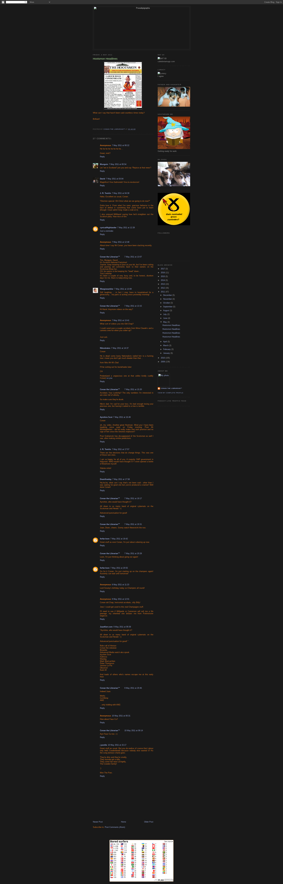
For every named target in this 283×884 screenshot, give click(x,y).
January (167, 353)
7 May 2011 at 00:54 (117, 164)
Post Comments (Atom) (115, 827)
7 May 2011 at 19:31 (133, 524)
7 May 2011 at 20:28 (133, 553)
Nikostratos (105, 348)
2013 (163, 284)
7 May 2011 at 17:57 (120, 449)
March (166, 345)
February (167, 349)
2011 (163, 292)
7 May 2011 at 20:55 (119, 568)
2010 (163, 358)
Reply (102, 156)
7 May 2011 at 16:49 (122, 417)
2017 (163, 269)
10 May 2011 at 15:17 (117, 745)
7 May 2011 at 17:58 (121, 479)
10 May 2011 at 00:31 (121, 716)
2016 (163, 272)
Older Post (148, 822)
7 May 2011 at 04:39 (120, 193)
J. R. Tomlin (105, 193)
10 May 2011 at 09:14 (133, 730)
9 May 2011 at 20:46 (133, 688)
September (168, 307)
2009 (163, 362)
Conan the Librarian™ (110, 257)
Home (123, 822)
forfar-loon (105, 539)
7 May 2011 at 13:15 (133, 306)
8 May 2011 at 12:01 (120, 599)
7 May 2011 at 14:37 (120, 348)
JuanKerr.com (106, 627)
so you (109, 378)
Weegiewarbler (106, 289)
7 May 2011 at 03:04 (114, 179)
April (165, 341)
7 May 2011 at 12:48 (120, 242)
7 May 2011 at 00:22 (120, 145)
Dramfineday (105, 479)
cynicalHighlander (108, 227)
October (167, 303)
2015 (163, 276)
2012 (163, 288)
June (165, 318)
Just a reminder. (107, 231)
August (166, 310)
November (167, 299)
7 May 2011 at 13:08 (123, 289)
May (165, 322)
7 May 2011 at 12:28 (126, 227)
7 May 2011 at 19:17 (133, 498)
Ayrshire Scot (106, 417)
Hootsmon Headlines (171, 325)
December (167, 295)
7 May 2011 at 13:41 (120, 320)
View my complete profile (170, 393)
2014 (163, 280)
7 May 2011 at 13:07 (133, 257)
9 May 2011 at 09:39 (122, 627)
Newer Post (98, 822)
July (165, 314)
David (102, 179)
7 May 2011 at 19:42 (119, 539)
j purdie (103, 745)
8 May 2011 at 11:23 (120, 584)
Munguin (104, 164)
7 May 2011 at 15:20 (133, 389)
